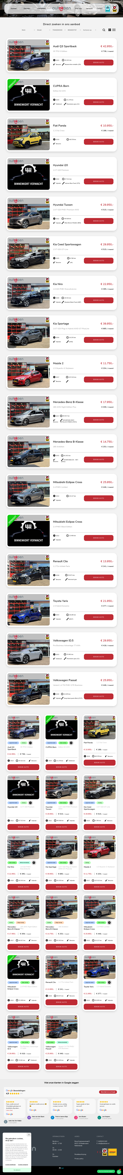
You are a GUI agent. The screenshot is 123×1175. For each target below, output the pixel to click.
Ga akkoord (17, 1170)
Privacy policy (79, 1156)
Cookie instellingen (10, 1164)
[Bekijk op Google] (9, 1110)
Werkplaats (41, 8)
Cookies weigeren (23, 1164)
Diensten (27, 8)
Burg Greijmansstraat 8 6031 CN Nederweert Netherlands (82, 1141)
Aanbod (13, 8)
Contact (99, 8)
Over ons (78, 8)
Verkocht (89, 8)
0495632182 (102, 1139)
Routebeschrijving (80, 1152)
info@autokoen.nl (103, 1141)
